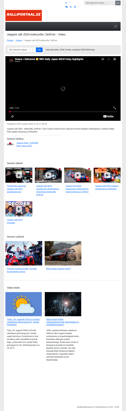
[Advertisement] (63, 385)
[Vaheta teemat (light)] (67, 3)
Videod (19, 40)
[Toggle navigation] (115, 26)
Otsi (117, 3)
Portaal (10, 40)
